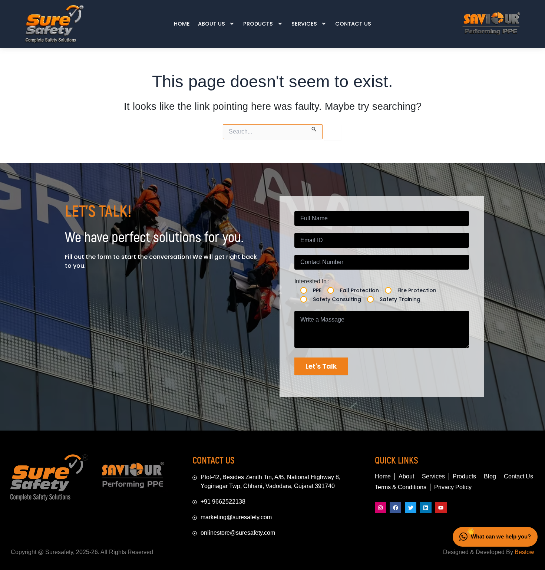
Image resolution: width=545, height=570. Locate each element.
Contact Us (353, 23)
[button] (217, 24)
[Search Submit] (314, 128)
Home (182, 23)
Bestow (524, 552)
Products (258, 23)
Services (304, 23)
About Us (211, 23)
